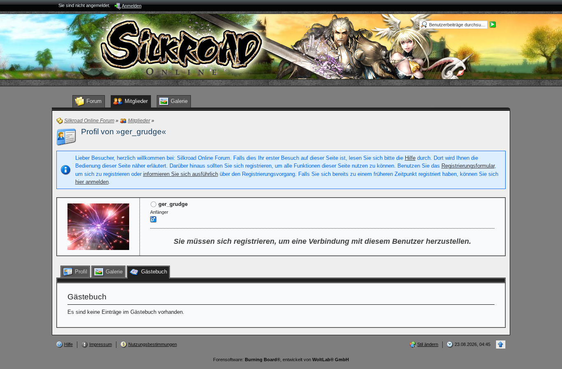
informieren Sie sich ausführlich (180, 174)
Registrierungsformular (468, 166)
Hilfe (410, 158)
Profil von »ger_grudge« (123, 131)
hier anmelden (92, 182)
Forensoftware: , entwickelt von (281, 359)
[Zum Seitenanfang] (500, 344)
